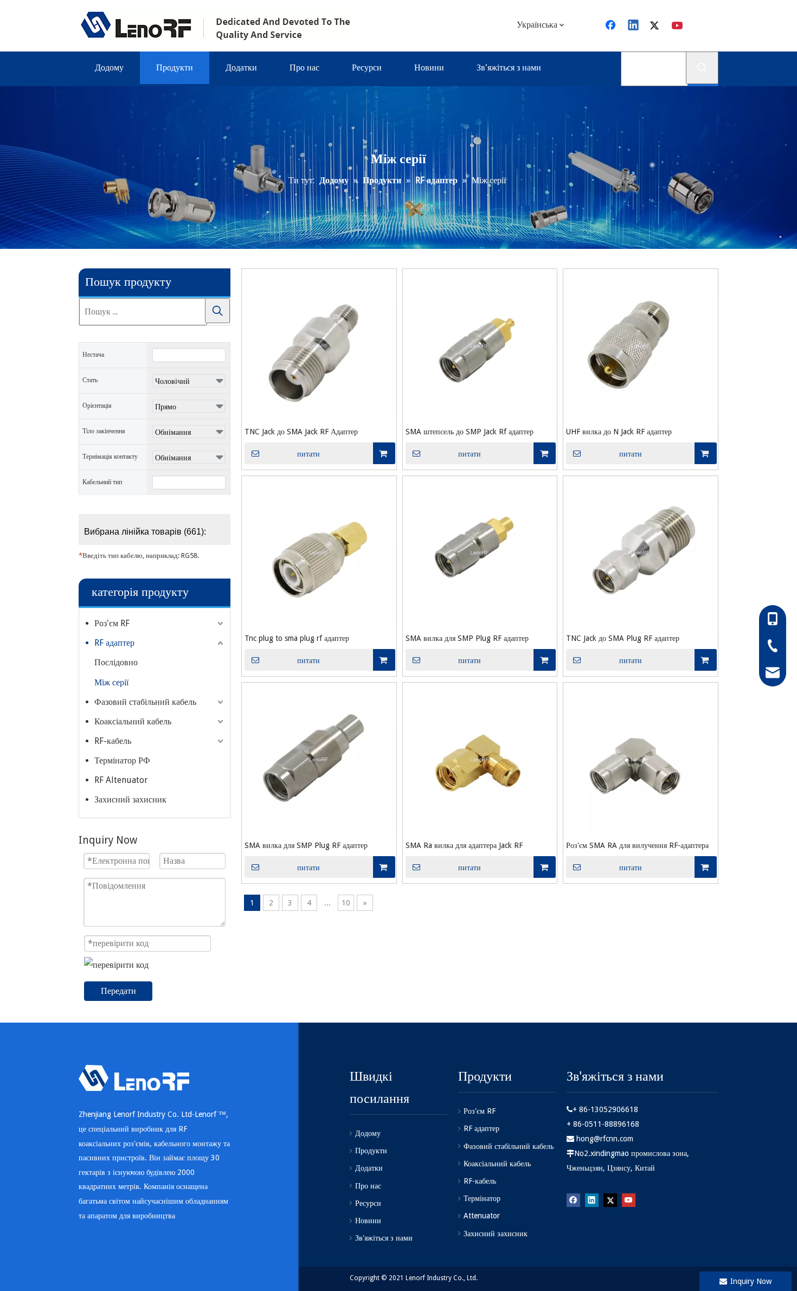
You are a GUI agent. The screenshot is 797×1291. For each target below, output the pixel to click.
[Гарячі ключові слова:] (702, 68)
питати (308, 453)
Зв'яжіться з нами (384, 1238)
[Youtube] (678, 26)
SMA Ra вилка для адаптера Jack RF (464, 845)
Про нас (368, 1185)
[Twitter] (656, 26)
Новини (368, 1220)
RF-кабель (112, 741)
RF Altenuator (121, 780)
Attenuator (482, 1215)
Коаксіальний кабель (132, 721)
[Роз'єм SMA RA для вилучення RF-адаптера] (640, 759)
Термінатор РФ (122, 760)
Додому (368, 1133)
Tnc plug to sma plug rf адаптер (297, 638)
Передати (118, 991)
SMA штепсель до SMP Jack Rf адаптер (470, 431)
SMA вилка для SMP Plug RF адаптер (467, 638)
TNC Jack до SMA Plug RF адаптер (622, 638)
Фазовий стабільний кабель (145, 702)
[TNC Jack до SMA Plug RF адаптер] (640, 552)
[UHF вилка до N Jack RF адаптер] (640, 346)
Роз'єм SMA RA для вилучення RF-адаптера (637, 845)
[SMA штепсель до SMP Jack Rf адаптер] (480, 346)
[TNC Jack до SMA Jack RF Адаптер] (319, 346)
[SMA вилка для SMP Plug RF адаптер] (480, 552)
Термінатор (482, 1198)
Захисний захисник (130, 799)
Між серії (111, 682)
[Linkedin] (633, 26)
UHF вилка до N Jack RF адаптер (619, 431)
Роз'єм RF (112, 623)
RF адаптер (114, 643)
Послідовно (116, 662)
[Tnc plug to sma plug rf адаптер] (319, 552)
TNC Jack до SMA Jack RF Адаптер (301, 431)
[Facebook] (611, 26)
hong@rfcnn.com (604, 1138)
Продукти (371, 1150)
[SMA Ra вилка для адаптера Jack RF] (480, 759)
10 (346, 902)
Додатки (369, 1168)
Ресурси (368, 1203)
